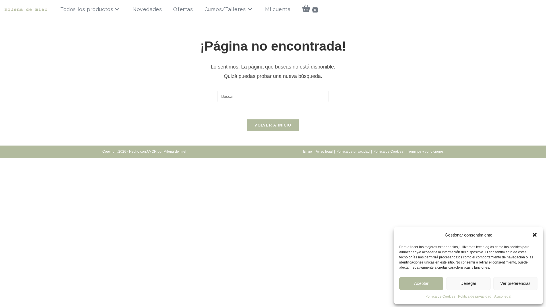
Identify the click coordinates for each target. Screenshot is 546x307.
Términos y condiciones (425, 152)
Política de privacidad (474, 296)
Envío (307, 152)
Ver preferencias (515, 283)
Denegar (468, 283)
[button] (534, 235)
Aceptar (421, 283)
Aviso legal (502, 296)
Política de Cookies (440, 296)
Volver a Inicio (273, 125)
